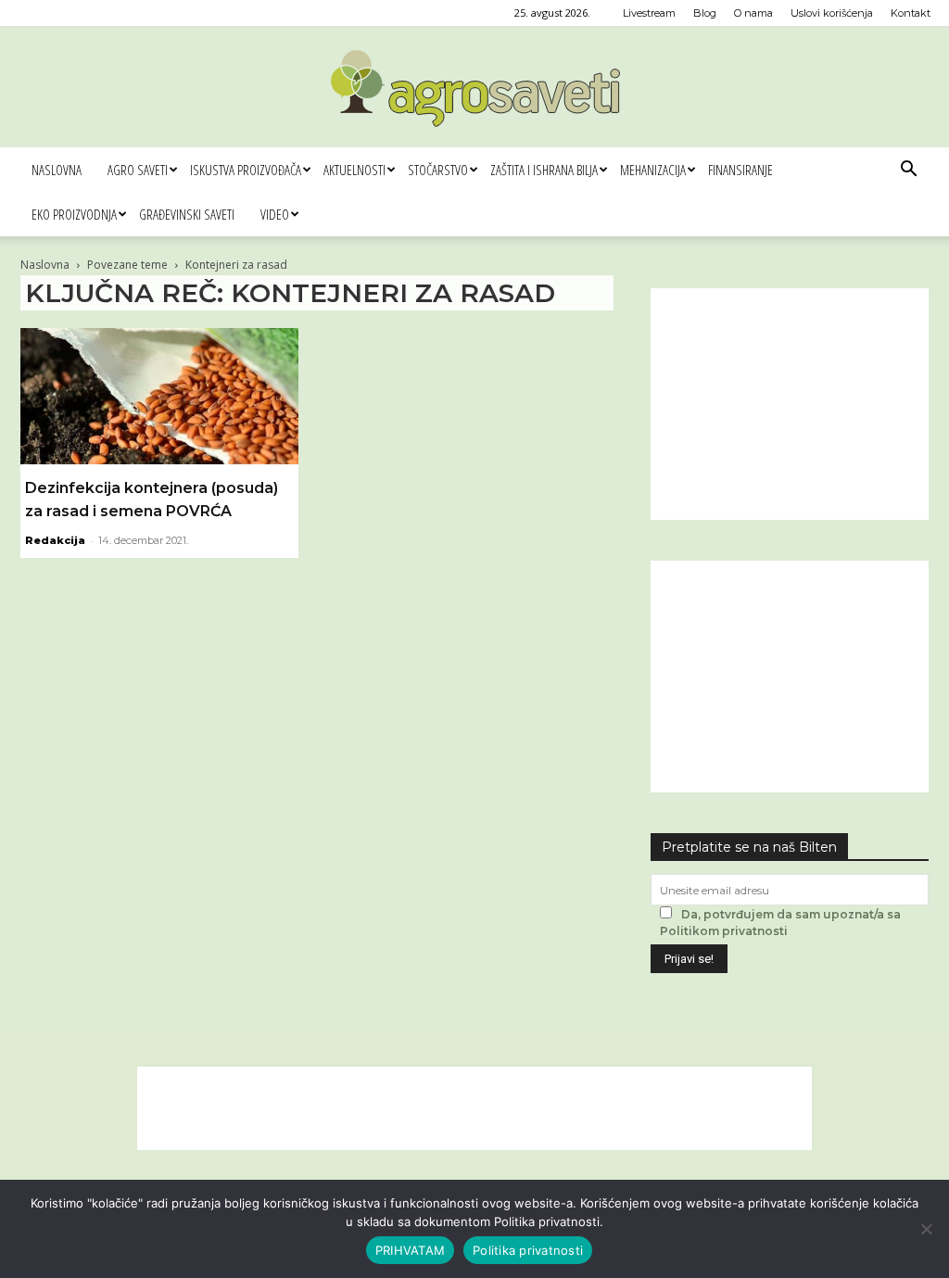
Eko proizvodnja (74, 214)
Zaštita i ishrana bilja (544, 169)
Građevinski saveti (186, 214)
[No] (926, 1229)
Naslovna (57, 169)
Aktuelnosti (354, 169)
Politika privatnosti (528, 1250)
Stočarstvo (438, 169)
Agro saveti (138, 169)
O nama (753, 12)
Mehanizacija (653, 169)
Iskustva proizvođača (245, 169)
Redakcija (55, 540)
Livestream (649, 12)
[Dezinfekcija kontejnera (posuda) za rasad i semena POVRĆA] (159, 396)
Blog (704, 12)
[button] (908, 171)
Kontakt (910, 12)
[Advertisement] (790, 404)
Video (274, 214)
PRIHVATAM (410, 1250)
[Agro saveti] (475, 88)
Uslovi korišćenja (832, 12)
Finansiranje (740, 169)
